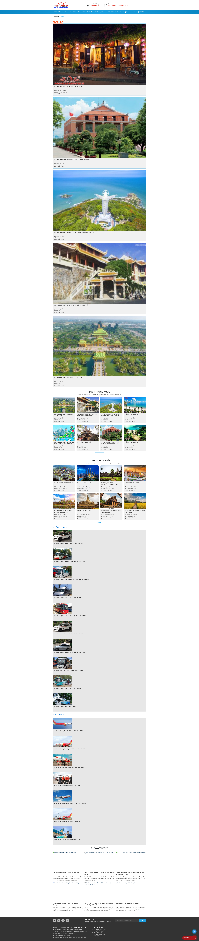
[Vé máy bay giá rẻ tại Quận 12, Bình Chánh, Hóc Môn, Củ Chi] (62, 760)
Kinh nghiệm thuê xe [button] (138, 12)
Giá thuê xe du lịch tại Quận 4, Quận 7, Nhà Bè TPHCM (67, 597)
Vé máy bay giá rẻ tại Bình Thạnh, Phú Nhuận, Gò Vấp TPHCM (69, 749)
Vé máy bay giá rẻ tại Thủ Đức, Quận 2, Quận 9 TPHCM (67, 839)
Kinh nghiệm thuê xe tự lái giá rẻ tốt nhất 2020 (66, 872)
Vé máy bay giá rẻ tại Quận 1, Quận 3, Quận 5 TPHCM (67, 821)
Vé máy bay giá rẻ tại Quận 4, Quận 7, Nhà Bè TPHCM (67, 785)
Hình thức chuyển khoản (99, 934)
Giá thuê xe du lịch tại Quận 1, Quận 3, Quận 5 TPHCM (67, 688)
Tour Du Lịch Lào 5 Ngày (83, 510)
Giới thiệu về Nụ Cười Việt (99, 929)
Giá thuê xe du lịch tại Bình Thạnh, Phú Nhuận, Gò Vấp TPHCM (69, 561)
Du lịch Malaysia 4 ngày (84, 483)
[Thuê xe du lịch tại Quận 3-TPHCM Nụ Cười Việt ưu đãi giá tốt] (99, 853)
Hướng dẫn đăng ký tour (99, 931)
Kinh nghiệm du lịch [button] (125, 12)
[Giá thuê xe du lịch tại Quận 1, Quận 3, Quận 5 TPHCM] (62, 681)
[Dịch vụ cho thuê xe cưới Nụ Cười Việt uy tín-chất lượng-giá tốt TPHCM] (131, 853)
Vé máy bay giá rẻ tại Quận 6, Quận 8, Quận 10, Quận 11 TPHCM (70, 803)
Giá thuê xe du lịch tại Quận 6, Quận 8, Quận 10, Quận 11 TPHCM (70, 615)
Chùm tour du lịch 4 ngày (84, 442)
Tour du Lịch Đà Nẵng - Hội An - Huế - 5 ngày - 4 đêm (68, 86)
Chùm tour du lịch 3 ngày (132, 414)
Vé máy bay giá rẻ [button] (113, 12)
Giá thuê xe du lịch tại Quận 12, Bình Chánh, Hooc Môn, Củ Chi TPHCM (71, 579)
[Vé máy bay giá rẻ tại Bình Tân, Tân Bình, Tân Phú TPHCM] (62, 724)
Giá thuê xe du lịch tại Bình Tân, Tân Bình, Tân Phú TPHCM (68, 543)
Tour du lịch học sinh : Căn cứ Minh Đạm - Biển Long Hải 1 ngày (71, 305)
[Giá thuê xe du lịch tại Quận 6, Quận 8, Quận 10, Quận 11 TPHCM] (62, 608)
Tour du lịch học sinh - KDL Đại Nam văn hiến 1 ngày (68, 378)
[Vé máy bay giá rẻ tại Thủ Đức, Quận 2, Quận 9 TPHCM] (62, 832)
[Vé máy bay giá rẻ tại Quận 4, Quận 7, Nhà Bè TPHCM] (62, 778)
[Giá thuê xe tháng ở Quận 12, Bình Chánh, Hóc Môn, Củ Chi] (62, 663)
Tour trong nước (99, 391)
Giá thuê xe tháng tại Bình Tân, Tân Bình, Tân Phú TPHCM (68, 634)
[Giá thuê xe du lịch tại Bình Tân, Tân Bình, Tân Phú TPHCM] (62, 536)
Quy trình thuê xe (98, 932)
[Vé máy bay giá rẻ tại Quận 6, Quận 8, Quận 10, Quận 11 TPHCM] (62, 796)
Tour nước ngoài (99, 460)
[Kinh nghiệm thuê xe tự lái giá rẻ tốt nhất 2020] (64, 852)
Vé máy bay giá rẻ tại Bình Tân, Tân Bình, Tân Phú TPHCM (68, 730)
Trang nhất (57, 12)
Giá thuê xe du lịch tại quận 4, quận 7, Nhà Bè (65, 706)
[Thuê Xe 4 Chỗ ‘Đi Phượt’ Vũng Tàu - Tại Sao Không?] (66, 883)
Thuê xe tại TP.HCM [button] (100, 12)
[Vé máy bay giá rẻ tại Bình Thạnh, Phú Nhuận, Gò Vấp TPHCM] (62, 742)
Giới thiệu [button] (65, 12)
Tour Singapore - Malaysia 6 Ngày (63, 483)
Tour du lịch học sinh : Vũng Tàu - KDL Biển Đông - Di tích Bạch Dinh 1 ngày (74, 232)
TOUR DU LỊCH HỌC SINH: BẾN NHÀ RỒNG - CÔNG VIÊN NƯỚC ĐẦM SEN (71, 159)
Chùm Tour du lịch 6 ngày (132, 442)
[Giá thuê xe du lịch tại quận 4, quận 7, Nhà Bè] (62, 699)
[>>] (142, 920)
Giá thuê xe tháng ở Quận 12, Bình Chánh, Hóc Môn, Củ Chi (68, 670)
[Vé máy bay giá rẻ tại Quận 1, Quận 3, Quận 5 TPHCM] (62, 814)
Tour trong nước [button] (75, 12)
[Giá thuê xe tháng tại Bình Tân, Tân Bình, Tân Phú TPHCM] (62, 627)
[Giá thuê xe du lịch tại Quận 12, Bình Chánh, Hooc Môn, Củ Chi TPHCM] (62, 572)
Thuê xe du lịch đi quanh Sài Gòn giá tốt (127, 903)
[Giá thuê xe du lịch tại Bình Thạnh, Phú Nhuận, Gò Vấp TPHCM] (62, 554)
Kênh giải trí (96, 935)
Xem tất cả (99, 454)
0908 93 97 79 (95, 6)
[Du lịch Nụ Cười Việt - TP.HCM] (60, 5)
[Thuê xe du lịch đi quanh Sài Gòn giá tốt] (126, 883)
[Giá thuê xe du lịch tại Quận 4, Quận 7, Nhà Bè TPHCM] (62, 593)
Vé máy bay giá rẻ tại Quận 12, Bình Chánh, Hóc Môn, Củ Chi (69, 767)
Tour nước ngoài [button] (87, 12)
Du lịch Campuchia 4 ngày (132, 483)
